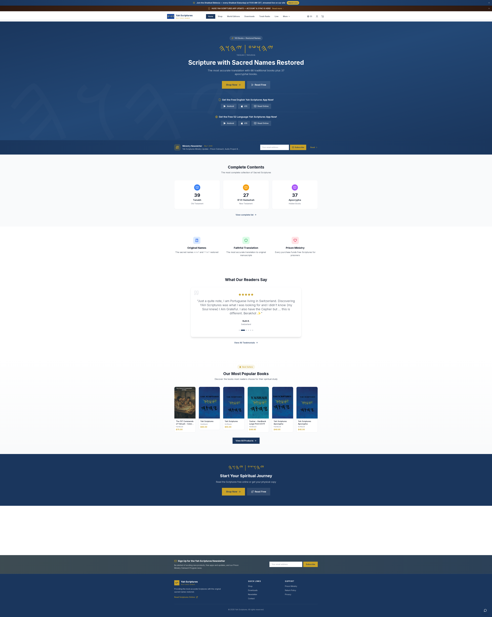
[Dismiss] (489, 2)
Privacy (288, 594)
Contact (251, 598)
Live (276, 16)
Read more (277, 8)
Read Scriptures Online (184, 597)
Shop (220, 16)
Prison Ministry (291, 586)
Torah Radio (264, 16)
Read (312, 147)
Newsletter (252, 594)
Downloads (249, 16)
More (285, 16)
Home (210, 16)
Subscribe (310, 564)
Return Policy (290, 590)
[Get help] (485, 610)
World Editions (233, 16)
